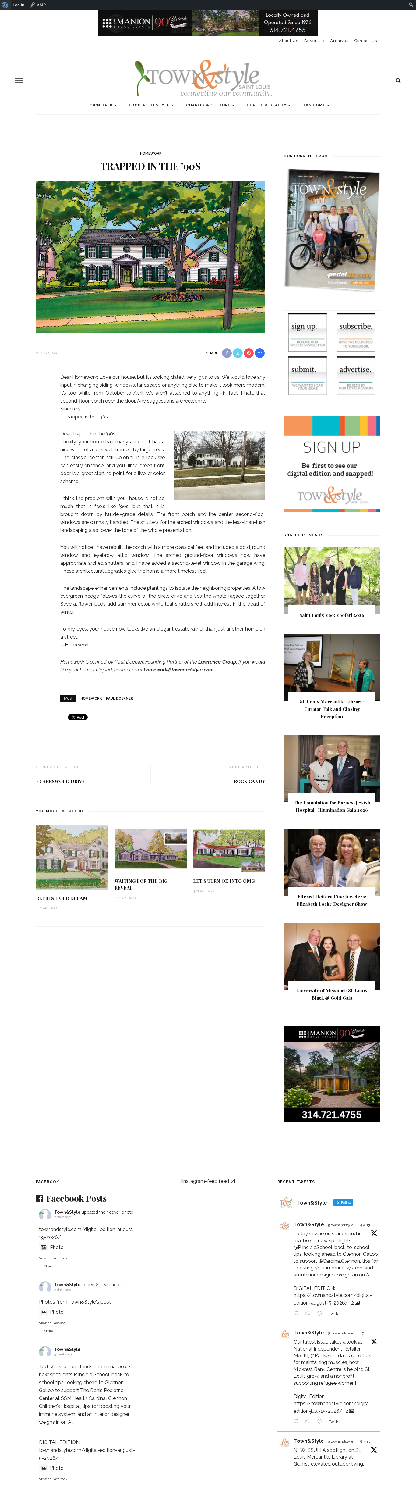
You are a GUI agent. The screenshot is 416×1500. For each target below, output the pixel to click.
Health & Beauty (267, 105)
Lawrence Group (217, 662)
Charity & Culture (208, 105)
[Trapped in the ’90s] (150, 257)
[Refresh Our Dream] (72, 857)
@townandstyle (340, 1225)
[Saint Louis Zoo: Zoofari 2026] (332, 580)
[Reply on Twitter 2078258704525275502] (297, 1422)
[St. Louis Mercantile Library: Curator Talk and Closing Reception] (332, 667)
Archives (339, 40)
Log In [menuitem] (18, 4)
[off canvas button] (19, 80)
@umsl (301, 1464)
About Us (288, 40)
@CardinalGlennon (339, 1261)
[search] (398, 80)
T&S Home (314, 105)
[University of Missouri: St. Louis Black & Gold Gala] (332, 956)
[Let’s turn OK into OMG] (229, 848)
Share (48, 1266)
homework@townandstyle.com (178, 670)
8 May (365, 1441)
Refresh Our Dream (61, 898)
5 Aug (365, 1225)
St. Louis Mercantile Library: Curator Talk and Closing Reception (332, 709)
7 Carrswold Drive (60, 781)
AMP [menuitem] (41, 4)
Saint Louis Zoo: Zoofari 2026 (331, 615)
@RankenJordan (328, 1356)
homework (91, 698)
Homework (150, 154)
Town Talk (99, 105)
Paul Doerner (119, 698)
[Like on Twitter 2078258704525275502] (322, 1422)
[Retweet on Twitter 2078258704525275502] (309, 1422)
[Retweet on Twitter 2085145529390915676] (309, 1314)
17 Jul (365, 1333)
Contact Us (365, 40)
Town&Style (67, 1212)
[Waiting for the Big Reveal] (151, 848)
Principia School (91, 1374)
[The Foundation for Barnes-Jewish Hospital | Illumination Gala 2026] (332, 768)
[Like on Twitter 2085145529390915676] (322, 1314)
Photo (57, 1247)
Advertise (314, 40)
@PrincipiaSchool (313, 1247)
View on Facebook (53, 1258)
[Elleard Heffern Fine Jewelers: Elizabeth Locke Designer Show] (332, 862)
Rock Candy (249, 781)
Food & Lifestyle (149, 105)
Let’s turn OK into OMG (224, 881)
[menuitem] (5, 5)
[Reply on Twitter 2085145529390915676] (297, 1314)
